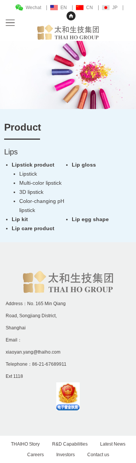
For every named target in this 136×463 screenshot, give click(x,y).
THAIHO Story (25, 444)
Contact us (98, 454)
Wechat (33, 7)
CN (89, 7)
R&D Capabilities (70, 444)
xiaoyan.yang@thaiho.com (33, 352)
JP (114, 7)
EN (63, 7)
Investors (65, 454)
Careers (35, 454)
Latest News (112, 444)
